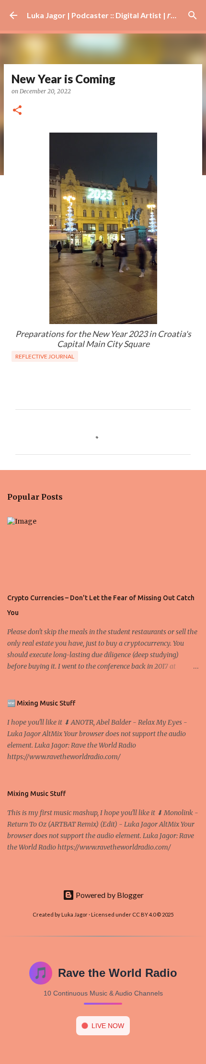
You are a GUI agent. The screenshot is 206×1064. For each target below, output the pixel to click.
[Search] (192, 15)
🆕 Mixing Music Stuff (41, 703)
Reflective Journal (44, 356)
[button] (17, 110)
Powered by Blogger (109, 894)
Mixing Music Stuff (36, 793)
